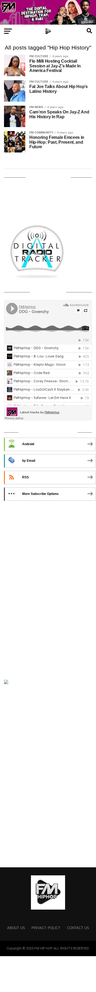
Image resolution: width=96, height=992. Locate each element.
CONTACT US (78, 928)
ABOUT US (16, 928)
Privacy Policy (46, 928)
